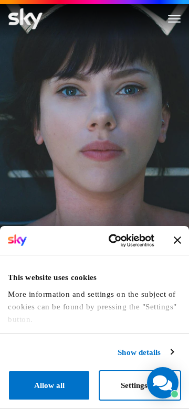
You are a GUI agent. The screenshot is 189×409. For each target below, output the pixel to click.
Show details (139, 352)
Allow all (49, 385)
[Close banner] (177, 240)
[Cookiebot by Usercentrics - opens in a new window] (113, 240)
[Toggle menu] (174, 18)
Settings (134, 385)
